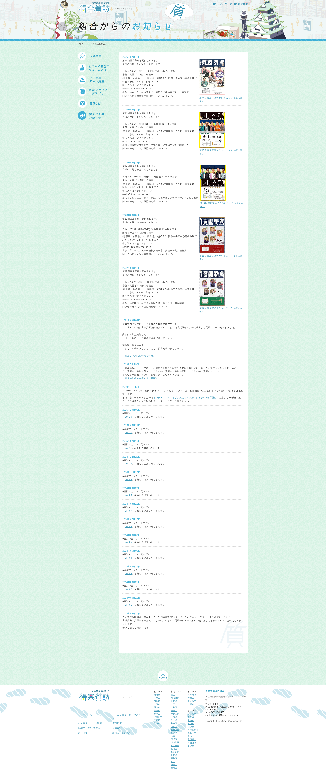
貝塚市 (191, 723)
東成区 (174, 749)
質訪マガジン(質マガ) (89, 728)
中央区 (174, 723)
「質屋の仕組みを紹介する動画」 (140, 378)
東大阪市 (192, 701)
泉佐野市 (192, 717)
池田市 (157, 695)
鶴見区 (174, 726)
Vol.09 (128, 479)
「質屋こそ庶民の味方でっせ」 (139, 355)
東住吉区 (175, 745)
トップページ (85, 715)
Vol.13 (128, 416)
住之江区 (175, 714)
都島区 (174, 764)
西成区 (174, 739)
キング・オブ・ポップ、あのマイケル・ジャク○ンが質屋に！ (186, 397)
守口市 (157, 723)
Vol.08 (128, 495)
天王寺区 (175, 729)
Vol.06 (128, 526)
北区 (173, 704)
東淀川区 (175, 752)
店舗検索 (117, 723)
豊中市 (157, 714)
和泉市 (191, 720)
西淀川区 (175, 742)
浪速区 (174, 733)
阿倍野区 (175, 698)
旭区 (173, 695)
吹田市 (157, 704)
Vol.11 (128, 448)
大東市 (191, 698)
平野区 (174, 755)
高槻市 (157, 710)
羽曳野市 (192, 743)
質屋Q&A (117, 728)
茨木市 (157, 698)
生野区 (174, 701)
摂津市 (157, 707)
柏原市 (191, 727)
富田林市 (192, 739)
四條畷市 (192, 695)
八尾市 (191, 704)
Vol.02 (128, 589)
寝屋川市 (158, 717)
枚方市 (157, 720)
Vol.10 (128, 463)
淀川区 (174, 768)
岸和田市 (192, 733)
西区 (173, 736)
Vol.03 (128, 573)
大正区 (174, 720)
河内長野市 (193, 730)
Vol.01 (128, 605)
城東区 (174, 710)
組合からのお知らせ (123, 733)
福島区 (174, 758)
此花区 (174, 707)
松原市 (191, 746)
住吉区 (174, 717)
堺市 (190, 736)
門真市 (157, 701)
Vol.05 (128, 542)
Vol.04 (128, 558)
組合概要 (83, 733)
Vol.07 (128, 511)
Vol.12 (128, 432)
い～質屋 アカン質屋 (90, 723)
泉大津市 (192, 714)
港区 (173, 761)
